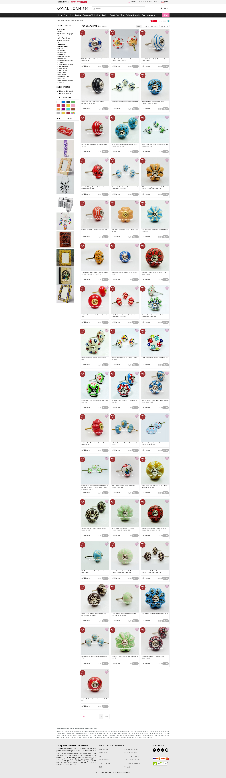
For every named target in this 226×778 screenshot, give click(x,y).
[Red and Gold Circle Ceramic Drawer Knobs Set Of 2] (95, 129)
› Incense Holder (62, 52)
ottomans (64, 762)
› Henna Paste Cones (63, 76)
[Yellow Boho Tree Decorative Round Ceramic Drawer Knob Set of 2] (155, 470)
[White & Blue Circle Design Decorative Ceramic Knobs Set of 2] (155, 43)
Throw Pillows (68, 15)
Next (106, 716)
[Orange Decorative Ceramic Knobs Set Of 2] (95, 214)
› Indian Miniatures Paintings (65, 80)
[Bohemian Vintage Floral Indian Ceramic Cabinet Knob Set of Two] (95, 171)
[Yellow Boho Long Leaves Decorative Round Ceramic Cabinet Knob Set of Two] (155, 171)
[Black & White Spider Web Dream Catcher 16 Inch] (65, 193)
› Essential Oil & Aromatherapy (66, 60)
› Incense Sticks (61, 50)
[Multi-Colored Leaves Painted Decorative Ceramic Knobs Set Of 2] (125, 470)
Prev (84, 716)
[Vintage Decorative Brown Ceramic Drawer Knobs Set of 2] (95, 513)
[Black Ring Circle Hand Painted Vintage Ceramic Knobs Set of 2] (95, 86)
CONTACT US (104, 763)
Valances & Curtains (133, 15)
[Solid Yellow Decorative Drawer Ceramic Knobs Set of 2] (125, 214)
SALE (165, 15)
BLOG (101, 767)
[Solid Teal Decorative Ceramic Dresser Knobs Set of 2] (125, 427)
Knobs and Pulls (77, 20)
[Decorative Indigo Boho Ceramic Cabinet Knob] (125, 86)
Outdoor (105, 15)
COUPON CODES (131, 749)
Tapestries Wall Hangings (91, 15)
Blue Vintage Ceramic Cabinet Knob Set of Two (155, 613)
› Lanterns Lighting (62, 66)
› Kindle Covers (61, 72)
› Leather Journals (62, 68)
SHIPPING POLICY (132, 760)
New (138, 26)
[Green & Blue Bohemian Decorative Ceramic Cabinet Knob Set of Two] (155, 299)
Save (154, 21)
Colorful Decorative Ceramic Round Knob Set (154, 357)
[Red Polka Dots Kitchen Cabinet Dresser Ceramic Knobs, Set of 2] (125, 43)
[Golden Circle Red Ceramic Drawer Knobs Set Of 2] (95, 683)
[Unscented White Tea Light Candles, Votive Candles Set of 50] (65, 211)
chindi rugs (79, 759)
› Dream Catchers (62, 70)
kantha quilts (86, 761)
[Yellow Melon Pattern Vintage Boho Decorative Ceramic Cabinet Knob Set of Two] (95, 257)
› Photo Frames (61, 74)
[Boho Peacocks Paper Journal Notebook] (65, 284)
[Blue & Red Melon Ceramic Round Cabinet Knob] (95, 342)
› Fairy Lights (61, 78)
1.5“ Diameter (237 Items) (64, 91)
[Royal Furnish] (74, 8)
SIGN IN (156, 2)
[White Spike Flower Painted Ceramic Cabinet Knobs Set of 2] (95, 43)
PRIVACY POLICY (132, 756)
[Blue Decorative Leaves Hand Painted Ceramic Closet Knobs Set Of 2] (155, 385)
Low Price (154, 26)
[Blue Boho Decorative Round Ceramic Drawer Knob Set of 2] (95, 555)
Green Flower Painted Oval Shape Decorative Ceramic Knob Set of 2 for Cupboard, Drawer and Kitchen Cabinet (94, 487)
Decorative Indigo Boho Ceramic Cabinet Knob (125, 101)
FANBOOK (103, 753)
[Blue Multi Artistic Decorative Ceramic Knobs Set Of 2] (125, 257)
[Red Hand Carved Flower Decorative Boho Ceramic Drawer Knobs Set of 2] (155, 513)
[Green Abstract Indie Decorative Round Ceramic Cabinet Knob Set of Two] (125, 555)
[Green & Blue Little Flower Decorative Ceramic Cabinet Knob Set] (155, 129)
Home (59, 15)
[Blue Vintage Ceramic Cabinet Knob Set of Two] (155, 598)
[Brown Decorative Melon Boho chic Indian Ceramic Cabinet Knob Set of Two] (155, 555)
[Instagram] (166, 750)
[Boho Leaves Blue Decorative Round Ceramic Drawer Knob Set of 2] (125, 129)
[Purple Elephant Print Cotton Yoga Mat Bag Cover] (65, 157)
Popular (146, 26)
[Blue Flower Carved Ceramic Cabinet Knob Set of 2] (95, 641)
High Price (164, 26)
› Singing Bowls (61, 58)
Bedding (78, 15)
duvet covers (72, 762)
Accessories (151, 15)
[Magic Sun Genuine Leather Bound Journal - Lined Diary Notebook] (65, 248)
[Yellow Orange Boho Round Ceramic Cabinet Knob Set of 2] (125, 342)
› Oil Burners (60, 62)
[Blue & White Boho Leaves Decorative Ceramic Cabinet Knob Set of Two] (125, 171)
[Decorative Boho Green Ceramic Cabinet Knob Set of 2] (125, 641)
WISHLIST (134, 2)
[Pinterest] (162, 750)
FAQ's (101, 756)
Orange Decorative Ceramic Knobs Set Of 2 (94, 229)
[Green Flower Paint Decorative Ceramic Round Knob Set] (95, 385)
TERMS (127, 767)
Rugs (143, 15)
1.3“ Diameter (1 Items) (63, 93)
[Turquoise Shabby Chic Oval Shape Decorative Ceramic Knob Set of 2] (155, 427)
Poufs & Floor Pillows (117, 15)
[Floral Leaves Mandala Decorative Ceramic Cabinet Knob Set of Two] (95, 598)
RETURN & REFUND (133, 763)
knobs (71, 731)
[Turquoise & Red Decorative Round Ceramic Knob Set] (125, 385)
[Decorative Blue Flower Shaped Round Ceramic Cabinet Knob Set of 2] (155, 86)
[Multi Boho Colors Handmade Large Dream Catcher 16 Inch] (65, 230)
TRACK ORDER (131, 753)
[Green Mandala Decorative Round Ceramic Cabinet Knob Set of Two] (125, 598)
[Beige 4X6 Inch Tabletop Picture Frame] (65, 175)
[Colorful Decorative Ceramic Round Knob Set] (155, 342)
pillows (93, 759)
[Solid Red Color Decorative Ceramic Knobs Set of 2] (95, 299)
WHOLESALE (104, 760)
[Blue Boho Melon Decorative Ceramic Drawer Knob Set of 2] (155, 214)
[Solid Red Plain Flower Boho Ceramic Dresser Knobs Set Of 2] (95, 427)
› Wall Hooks (60, 48)
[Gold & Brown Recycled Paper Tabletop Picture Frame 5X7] (65, 266)
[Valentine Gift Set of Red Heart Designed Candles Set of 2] (65, 139)
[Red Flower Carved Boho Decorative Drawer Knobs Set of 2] (155, 257)
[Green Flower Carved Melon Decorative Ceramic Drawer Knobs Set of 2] (125, 513)
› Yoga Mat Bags (62, 54)
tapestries (59, 761)
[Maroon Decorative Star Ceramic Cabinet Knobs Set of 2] (155, 641)
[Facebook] (154, 750)
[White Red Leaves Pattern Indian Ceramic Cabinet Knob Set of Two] (125, 299)
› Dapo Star (60, 82)
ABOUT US (103, 749)
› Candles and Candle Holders (65, 64)
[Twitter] (158, 750)
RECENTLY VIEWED (145, 2)
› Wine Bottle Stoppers (63, 56)
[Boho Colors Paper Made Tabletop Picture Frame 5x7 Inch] (65, 302)
